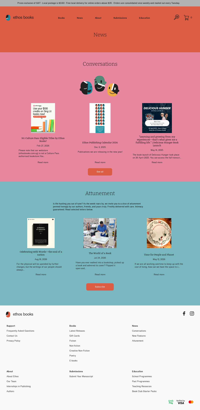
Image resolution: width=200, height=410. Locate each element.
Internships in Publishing (19, 386)
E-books (73, 360)
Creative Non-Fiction (79, 351)
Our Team (11, 381)
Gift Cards (74, 336)
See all (100, 172)
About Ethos (13, 376)
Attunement (137, 341)
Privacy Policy (13, 341)
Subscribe (100, 287)
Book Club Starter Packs (144, 391)
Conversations (139, 331)
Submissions (120, 18)
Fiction (72, 341)
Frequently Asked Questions (20, 331)
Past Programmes (141, 381)
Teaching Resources (142, 386)
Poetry (72, 356)
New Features (139, 336)
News (80, 18)
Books (61, 18)
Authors (10, 391)
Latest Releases (77, 331)
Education (144, 18)
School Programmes (142, 376)
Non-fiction (74, 346)
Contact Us (12, 336)
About (98, 18)
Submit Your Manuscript (81, 376)
